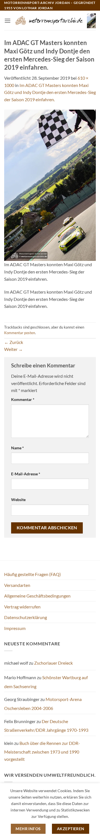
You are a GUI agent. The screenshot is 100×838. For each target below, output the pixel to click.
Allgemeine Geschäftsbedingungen (37, 595)
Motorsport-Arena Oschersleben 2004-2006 (43, 704)
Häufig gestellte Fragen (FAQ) (32, 574)
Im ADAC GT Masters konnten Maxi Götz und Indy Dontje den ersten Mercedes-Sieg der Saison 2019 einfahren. (50, 92)
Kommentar (22, 399)
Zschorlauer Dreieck (53, 662)
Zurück (13, 342)
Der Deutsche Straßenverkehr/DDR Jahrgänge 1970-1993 (46, 726)
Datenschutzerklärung (25, 617)
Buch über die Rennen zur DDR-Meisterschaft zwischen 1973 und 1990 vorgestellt (42, 751)
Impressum (15, 628)
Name (17, 447)
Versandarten (17, 585)
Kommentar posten (19, 333)
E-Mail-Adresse (25, 473)
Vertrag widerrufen (22, 606)
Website (18, 499)
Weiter (13, 349)
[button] (7, 20)
